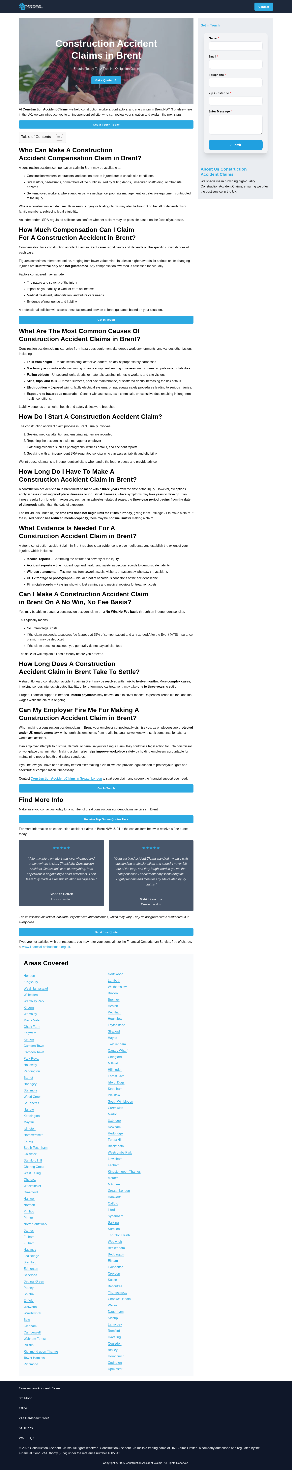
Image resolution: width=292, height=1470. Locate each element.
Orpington (115, 1362)
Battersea (30, 1275)
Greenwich (115, 1108)
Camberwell (32, 1332)
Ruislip (29, 1345)
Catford (113, 1203)
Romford (114, 1330)
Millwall (113, 1063)
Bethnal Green (34, 1281)
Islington (30, 1128)
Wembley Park (34, 1001)
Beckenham (116, 1248)
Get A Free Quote (106, 932)
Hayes (112, 1038)
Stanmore (30, 1090)
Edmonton (31, 1268)
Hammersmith (33, 1135)
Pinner (28, 1217)
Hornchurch (116, 1356)
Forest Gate (116, 1076)
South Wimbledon (120, 1101)
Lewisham (115, 1159)
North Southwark (35, 1224)
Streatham (115, 1088)
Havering (114, 1337)
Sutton (112, 1280)
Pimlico (29, 1211)
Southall (29, 1294)
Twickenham (117, 1044)
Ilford (111, 1209)
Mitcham (114, 1184)
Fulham (29, 1237)
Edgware (30, 1033)
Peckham (114, 1012)
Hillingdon (115, 1069)
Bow (27, 1319)
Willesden (31, 995)
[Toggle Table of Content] (57, 137)
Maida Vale (32, 1020)
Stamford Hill (33, 1160)
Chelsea (30, 1179)
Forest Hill (115, 1139)
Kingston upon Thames (124, 1171)
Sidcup (113, 1318)
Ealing (28, 1141)
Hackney (30, 1249)
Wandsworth (32, 1313)
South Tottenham (35, 1147)
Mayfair (29, 1122)
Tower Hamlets (34, 1358)
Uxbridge (114, 1120)
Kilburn (29, 1007)
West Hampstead (36, 988)
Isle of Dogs (116, 1082)
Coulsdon (115, 1343)
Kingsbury (31, 982)
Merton (113, 1114)
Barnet (28, 1077)
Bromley (114, 999)
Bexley (113, 1350)
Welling (113, 1305)
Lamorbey (115, 1324)
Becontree (115, 1286)
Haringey (30, 1084)
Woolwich (115, 1241)
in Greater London (66, 778)
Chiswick (30, 1154)
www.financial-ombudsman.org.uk (46, 947)
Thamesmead (117, 1292)
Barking (113, 1222)
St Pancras (31, 1103)
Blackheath (116, 1146)
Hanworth (115, 1197)
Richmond (31, 1364)
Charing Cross (34, 1166)
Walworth (30, 1307)
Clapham (30, 1326)
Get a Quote (103, 80)
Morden (113, 1178)
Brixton (113, 993)
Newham (114, 1127)
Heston (113, 1006)
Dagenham (116, 1311)
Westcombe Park (120, 1152)
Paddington (32, 1071)
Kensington (32, 1116)
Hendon (29, 975)
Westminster (32, 1186)
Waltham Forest (35, 1338)
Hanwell (29, 1198)
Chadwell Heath (119, 1299)
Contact (263, 6)
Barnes (29, 1230)
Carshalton (115, 1267)
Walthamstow (117, 987)
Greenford (31, 1192)
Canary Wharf (117, 1050)
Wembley (30, 1014)
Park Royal (31, 1058)
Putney (29, 1287)
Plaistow (114, 1095)
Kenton (29, 1039)
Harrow (29, 1109)
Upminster (115, 1369)
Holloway (30, 1065)
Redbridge (115, 1133)
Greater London (119, 1190)
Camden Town (34, 1045)
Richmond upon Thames (41, 1351)
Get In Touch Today (106, 124)
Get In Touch (106, 788)
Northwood (115, 974)
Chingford (115, 1057)
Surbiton (114, 1229)
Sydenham (115, 1216)
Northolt (29, 1205)
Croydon (114, 1273)
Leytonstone (116, 1025)
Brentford (30, 1262)
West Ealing (32, 1173)
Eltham (113, 1260)
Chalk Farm (32, 1026)
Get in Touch (106, 319)
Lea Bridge (31, 1256)
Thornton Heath (119, 1235)
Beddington (116, 1254)
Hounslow (115, 1018)
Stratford (114, 1031)
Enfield (29, 1300)
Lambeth (114, 980)
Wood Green (33, 1096)
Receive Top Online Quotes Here (106, 819)
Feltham (113, 1165)
